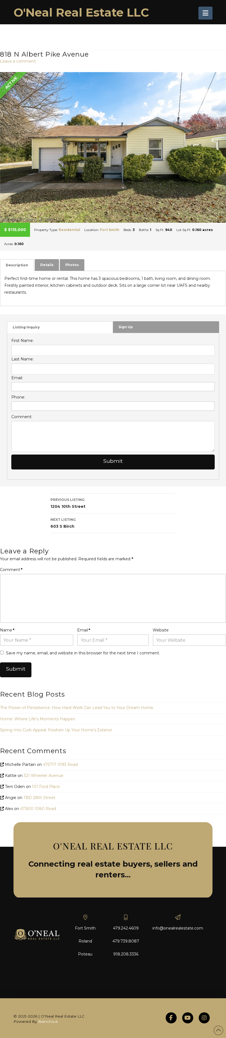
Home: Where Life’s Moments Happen (37, 718)
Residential (69, 230)
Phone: (18, 397)
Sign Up (126, 327)
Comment (11, 569)
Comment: (21, 416)
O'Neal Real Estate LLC (81, 12)
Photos (72, 265)
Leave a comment (18, 61)
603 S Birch (63, 523)
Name (7, 630)
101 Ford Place (46, 786)
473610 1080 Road (38, 808)
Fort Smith (109, 230)
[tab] (17, 265)
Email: (17, 377)
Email (83, 630)
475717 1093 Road (60, 764)
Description (17, 265)
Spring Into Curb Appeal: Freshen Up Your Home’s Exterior (56, 730)
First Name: (22, 340)
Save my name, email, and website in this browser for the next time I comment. (83, 653)
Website (161, 630)
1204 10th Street (67, 503)
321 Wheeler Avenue (43, 775)
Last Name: (22, 359)
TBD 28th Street (39, 797)
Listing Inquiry (26, 327)
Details (46, 265)
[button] (205, 13)
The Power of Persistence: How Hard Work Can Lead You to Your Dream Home (76, 707)
